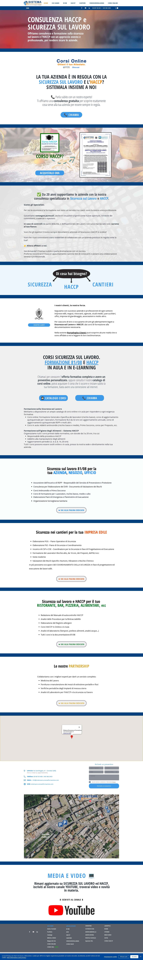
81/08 (68, 929)
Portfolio (49, 932)
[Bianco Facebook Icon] (82, 8)
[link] (117, 8)
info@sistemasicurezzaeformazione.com (45, 780)
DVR (67, 932)
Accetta (134, 957)
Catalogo (49, 935)
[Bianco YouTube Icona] (85, 8)
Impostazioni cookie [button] (110, 957)
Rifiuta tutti (123, 957)
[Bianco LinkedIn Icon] (89, 8)
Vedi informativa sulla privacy (16, 957)
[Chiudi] (140, 956)
